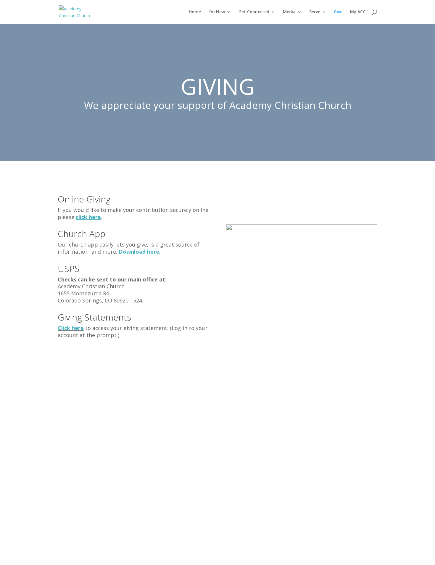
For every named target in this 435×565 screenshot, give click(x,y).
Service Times (76, 425)
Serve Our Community (283, 425)
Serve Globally (275, 435)
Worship (136, 501)
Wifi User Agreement (216, 454)
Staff (66, 444)
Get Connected (254, 12)
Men (132, 444)
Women (135, 454)
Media (289, 12)
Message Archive (212, 425)
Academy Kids (142, 416)
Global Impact (142, 492)
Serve (314, 12)
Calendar (203, 444)
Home (195, 12)
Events (200, 435)
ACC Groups (140, 435)
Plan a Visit (73, 416)
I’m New (217, 12)
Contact (69, 454)
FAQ (65, 482)
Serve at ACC (273, 416)
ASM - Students (144, 425)
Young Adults (142, 463)
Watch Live (205, 416)
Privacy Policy (208, 463)
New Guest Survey (81, 435)
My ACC (357, 12)
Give (338, 12)
